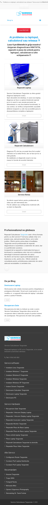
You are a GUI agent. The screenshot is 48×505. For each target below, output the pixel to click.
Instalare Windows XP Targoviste (17, 383)
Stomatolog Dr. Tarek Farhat (16, 493)
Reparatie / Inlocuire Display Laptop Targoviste (22, 416)
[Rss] (26, 7)
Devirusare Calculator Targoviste (17, 390)
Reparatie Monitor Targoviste (16, 424)
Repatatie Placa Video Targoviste (17, 446)
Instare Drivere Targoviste (15, 386)
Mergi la (10, 20)
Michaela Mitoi (11, 486)
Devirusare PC (11, 398)
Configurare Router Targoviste (16, 457)
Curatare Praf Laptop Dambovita (17, 461)
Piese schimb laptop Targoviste (17, 435)
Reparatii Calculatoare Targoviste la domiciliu (22, 442)
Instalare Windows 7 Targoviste (17, 371)
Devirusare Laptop (12, 285)
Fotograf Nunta (11, 482)
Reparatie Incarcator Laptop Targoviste (20, 420)
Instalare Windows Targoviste (16, 379)
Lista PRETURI (23, 30)
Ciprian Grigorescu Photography (17, 489)
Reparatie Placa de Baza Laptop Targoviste (21, 431)
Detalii (24, 116)
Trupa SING (10, 478)
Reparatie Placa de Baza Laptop (17, 427)
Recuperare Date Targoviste (16, 409)
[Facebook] (21, 7)
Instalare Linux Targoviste (15, 368)
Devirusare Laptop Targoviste (16, 394)
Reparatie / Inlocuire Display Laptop (18, 412)
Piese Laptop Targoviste (14, 439)
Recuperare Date (11, 305)
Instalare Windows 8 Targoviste (17, 375)
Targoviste (24, 234)
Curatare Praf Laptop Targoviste (17, 465)
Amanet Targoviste (12, 474)
